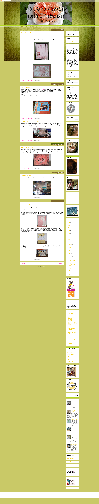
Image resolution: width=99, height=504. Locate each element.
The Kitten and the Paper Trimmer (30, 121)
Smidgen (32, 26)
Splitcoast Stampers (70, 354)
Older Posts (61, 263)
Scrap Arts (42, 89)
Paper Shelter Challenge (73, 411)
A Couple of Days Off (26, 204)
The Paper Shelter (70, 361)
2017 (69, 227)
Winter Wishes (70, 206)
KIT (36, 26)
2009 (69, 239)
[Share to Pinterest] (39, 80)
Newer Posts (23, 263)
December (71, 241)
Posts (69, 74)
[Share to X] (36, 80)
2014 (69, 231)
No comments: (30, 80)
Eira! (72, 435)
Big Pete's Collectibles (70, 458)
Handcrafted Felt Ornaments (72, 336)
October (70, 244)
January (70, 272)
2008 (69, 274)
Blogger (58, 496)
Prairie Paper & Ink (71, 331)
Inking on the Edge (71, 339)
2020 (69, 222)
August (70, 247)
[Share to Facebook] (38, 80)
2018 (69, 225)
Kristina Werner (71, 317)
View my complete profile (71, 41)
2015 (69, 230)
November (71, 242)
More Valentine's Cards (27, 33)
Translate (75, 83)
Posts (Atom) (44, 266)
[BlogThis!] (35, 80)
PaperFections (70, 335)
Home (22, 26)
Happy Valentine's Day (27, 147)
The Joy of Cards (70, 359)
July (69, 248)
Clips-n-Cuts (70, 313)
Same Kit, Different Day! (27, 175)
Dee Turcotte (70, 40)
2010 (69, 238)
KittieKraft (70, 343)
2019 (69, 224)
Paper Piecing (73, 401)
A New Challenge (25, 87)
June (70, 250)
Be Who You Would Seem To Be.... (74, 427)
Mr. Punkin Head (74, 444)
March (70, 255)
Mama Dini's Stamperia (72, 322)
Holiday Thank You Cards (72, 344)
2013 (69, 233)
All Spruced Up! (74, 419)
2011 (69, 236)
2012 (69, 235)
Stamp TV (68, 356)
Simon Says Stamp (70, 350)
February (70, 256)
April (70, 253)
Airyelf (52, 496)
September (71, 245)
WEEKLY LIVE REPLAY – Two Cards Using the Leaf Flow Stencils (72, 319)
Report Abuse (70, 461)
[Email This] (34, 80)
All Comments (70, 76)
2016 (69, 228)
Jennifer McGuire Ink (70, 352)
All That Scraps (69, 357)
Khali (27, 26)
